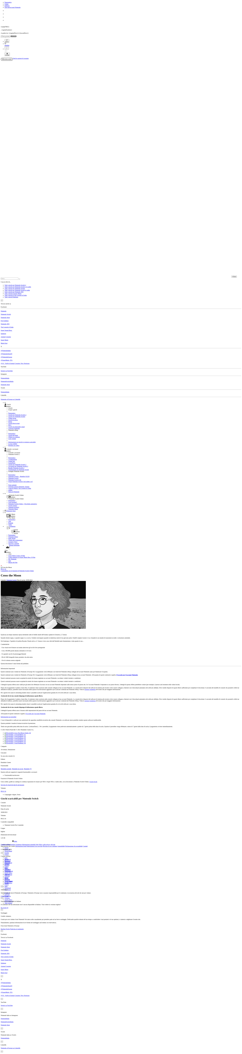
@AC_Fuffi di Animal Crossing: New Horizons (15, 363)
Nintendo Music (13, 509)
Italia (6, 858)
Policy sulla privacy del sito (47, 844)
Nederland (8, 888)
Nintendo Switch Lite (14, 480)
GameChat (11, 461)
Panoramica (8, 2)
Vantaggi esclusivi (13, 507)
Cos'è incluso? (12, 502)
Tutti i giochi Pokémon (11, 297)
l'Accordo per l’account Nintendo (127, 675)
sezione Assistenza (90, 689)
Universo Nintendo (14, 428)
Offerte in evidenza (14, 437)
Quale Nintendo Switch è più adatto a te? (20, 481)
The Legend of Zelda (7, 327)
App (9, 521)
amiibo (10, 490)
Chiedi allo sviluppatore (15, 540)
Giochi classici (12, 505)
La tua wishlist (12, 444)
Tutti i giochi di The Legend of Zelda (16, 295)
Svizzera (7, 898)
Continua (8, 896)
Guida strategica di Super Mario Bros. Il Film (21, 557)
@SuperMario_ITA (6, 360)
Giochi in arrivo (13, 420)
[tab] (121, 841)
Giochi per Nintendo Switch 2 (17, 415)
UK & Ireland (9, 881)
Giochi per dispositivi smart (16, 427)
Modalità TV (28, 769)
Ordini (6, 4)
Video (10, 524)
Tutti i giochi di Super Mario (13, 293)
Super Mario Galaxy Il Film (16, 555)
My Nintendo (12, 559)
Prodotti (10, 523)
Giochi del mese (13, 435)
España (7, 853)
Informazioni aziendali (28, 844)
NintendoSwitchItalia (7, 381)
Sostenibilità (61, 846)
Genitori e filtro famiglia (8, 844)
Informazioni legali (21, 846)
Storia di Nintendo (13, 492)
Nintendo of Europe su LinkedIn (10, 399)
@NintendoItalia (6, 350)
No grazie (4, 908)
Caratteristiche (12, 459)
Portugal (7, 874)
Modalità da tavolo (17, 769)
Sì (7, 908)
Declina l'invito (5, 929)
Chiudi (3, 896)
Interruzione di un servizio (35, 846)
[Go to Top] (121, 566)
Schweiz (7, 894)
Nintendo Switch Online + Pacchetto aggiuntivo (22, 504)
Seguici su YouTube (7, 371)
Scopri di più (93, 782)
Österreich (8, 871)
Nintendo (3, 311)
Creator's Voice (12, 542)
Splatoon (3, 333)
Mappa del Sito (12, 562)
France (7, 854)
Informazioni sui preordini (8, 717)
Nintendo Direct (13, 537)
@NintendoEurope (6, 357)
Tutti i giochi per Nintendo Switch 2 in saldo (18, 287)
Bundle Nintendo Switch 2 (16, 468)
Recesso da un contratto (50, 846)
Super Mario (4, 340)
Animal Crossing (6, 337)
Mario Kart (4, 343)
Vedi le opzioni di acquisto (21, 58)
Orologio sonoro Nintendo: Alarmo (18, 487)
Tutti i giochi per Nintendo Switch (15, 288)
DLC (9, 425)
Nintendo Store (5, 317)
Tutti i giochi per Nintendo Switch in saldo (17, 290)
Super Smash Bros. (6, 330)
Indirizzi (7, 6)
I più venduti (12, 438)
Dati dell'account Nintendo (13, 7)
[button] (123, 404)
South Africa (8, 873)
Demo (10, 421)
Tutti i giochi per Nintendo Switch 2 (15, 285)
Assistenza (18, 844)
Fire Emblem (5, 321)
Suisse (6, 878)
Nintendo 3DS (5, 324)
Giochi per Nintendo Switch (16, 416)
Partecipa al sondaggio (17, 929)
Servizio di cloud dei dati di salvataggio (12, 785)
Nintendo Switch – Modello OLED (18, 476)
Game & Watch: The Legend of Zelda (19, 488)
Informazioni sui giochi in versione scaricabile (22, 442)
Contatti (85, 846)
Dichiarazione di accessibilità (73, 846)
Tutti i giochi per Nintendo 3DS (14, 292)
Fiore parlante (12, 485)
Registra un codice (13, 445)
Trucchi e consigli (13, 543)
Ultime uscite (12, 418)
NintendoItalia (5, 378)
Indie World (11, 538)
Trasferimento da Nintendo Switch (18, 469)
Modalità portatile (6, 769)
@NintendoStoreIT (6, 354)
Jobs (9, 561)
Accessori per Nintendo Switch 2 (18, 466)
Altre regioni (8, 903)
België (6, 848)
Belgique (7, 861)
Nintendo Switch (6, 314)
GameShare (11, 463)
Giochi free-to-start (14, 423)
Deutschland (8, 851)
